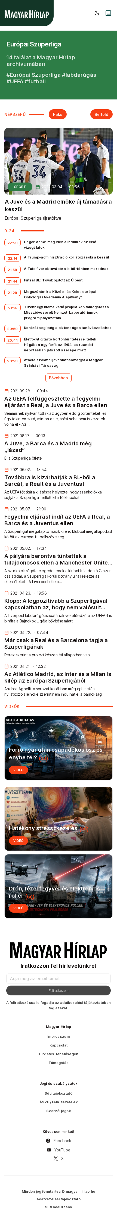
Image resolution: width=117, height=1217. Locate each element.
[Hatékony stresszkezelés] (58, 819)
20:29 (12, 361)
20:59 (12, 329)
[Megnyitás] (108, 13)
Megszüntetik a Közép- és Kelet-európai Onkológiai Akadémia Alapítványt (60, 294)
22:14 (12, 258)
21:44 (12, 281)
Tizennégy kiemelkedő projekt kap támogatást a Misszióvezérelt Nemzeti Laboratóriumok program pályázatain (66, 312)
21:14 (12, 308)
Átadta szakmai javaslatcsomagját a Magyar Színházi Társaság (63, 363)
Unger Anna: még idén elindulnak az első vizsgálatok (60, 244)
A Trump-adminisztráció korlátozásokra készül (66, 257)
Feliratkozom (59, 990)
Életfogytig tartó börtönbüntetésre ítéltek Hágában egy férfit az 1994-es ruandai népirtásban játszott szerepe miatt (60, 344)
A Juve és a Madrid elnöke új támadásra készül (58, 205)
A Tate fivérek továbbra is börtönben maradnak (66, 268)
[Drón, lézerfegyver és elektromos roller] (58, 886)
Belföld (101, 114)
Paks (57, 114)
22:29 (12, 243)
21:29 (12, 292)
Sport (20, 187)
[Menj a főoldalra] (27, 14)
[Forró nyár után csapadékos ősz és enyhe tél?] (58, 748)
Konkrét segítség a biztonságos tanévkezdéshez (68, 327)
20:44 (12, 340)
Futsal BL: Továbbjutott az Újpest (53, 280)
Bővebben (58, 377)
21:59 (12, 269)
